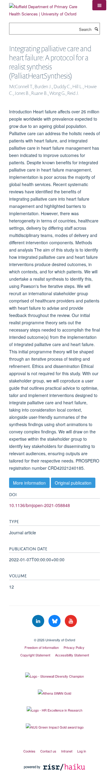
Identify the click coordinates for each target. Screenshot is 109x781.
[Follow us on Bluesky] (55, 621)
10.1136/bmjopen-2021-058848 (39, 505)
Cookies (29, 751)
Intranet (66, 751)
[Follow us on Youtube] (71, 621)
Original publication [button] (73, 483)
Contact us (48, 751)
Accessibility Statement (72, 655)
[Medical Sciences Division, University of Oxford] (54, 634)
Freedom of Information (42, 647)
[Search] (96, 28)
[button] (99, 5)
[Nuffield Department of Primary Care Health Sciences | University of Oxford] (46, 8)
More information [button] (29, 483)
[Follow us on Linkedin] (38, 621)
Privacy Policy (74, 647)
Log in (81, 751)
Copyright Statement (35, 655)
